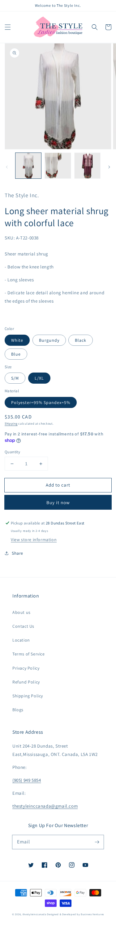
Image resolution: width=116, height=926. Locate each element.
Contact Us (23, 626)
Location (21, 640)
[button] (8, 27)
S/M (15, 378)
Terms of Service (28, 654)
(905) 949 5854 (26, 780)
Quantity (12, 452)
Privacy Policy (25, 668)
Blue (16, 354)
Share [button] (17, 553)
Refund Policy (26, 682)
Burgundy (49, 340)
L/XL (39, 378)
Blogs (18, 709)
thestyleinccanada (34, 914)
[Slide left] (7, 167)
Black (80, 340)
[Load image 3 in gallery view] (87, 166)
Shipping (11, 424)
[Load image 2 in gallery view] (58, 166)
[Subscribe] (97, 842)
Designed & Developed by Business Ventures (75, 914)
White (17, 340)
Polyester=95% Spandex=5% (40, 402)
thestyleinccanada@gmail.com (45, 806)
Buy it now (58, 502)
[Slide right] (109, 167)
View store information (34, 539)
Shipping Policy (27, 696)
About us (21, 612)
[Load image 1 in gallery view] (28, 166)
